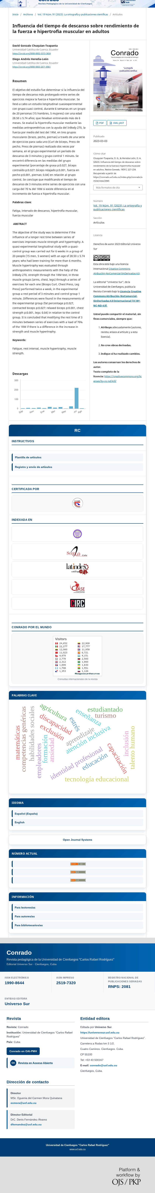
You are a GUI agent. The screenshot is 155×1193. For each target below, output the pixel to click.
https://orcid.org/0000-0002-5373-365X (31, 53)
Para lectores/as (25, 907)
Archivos (28, 14)
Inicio (15, 14)
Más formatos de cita (108, 187)
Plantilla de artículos (28, 457)
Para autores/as (25, 916)
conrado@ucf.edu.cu (103, 1065)
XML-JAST (118, 123)
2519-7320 (66, 983)
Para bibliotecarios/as (29, 925)
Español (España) (26, 813)
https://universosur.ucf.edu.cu (99, 1032)
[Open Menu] (12, 4)
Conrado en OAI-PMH (23, 1051)
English (20, 822)
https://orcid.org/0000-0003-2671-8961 (31, 67)
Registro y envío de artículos (33, 466)
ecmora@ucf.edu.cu (23, 1102)
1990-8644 (14, 983)
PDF (101, 123)
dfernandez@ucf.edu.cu (26, 1124)
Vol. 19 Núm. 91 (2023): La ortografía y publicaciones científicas (73, 14)
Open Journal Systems (77, 839)
